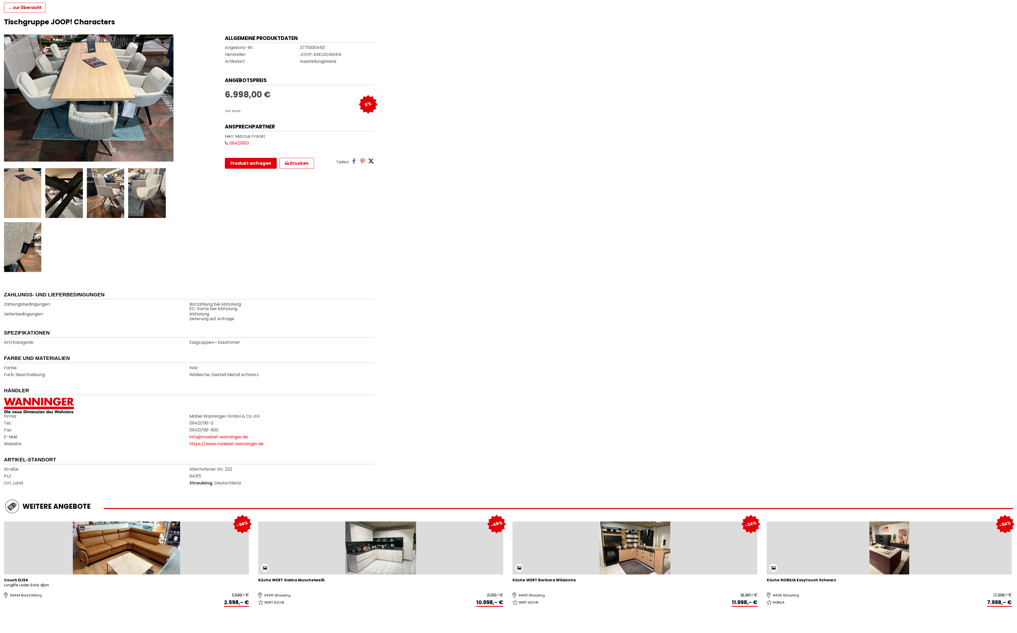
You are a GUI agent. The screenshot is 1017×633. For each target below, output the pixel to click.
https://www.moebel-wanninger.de (226, 444)
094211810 (238, 143)
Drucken (299, 163)
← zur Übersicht (25, 7)
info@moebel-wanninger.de (218, 437)
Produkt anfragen (250, 163)
